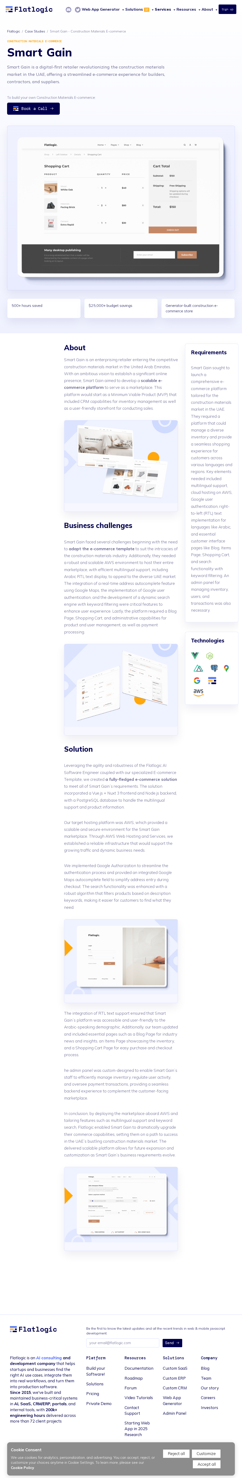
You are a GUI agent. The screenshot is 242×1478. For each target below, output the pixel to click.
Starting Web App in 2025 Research (137, 1428)
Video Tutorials (139, 1397)
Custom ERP (174, 1378)
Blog (205, 1368)
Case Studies (35, 31)
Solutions (134, 9)
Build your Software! (95, 1371)
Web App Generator (172, 1400)
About (207, 9)
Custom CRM (175, 1387)
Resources (186, 9)
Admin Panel (174, 1413)
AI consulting (49, 1357)
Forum (131, 1387)
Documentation (139, 1368)
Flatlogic (13, 31)
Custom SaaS (175, 1368)
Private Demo (99, 1403)
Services (163, 9)
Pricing (92, 1393)
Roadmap (134, 1378)
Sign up (227, 9)
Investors (209, 1407)
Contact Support (132, 1410)
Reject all (176, 1453)
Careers (208, 1397)
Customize (206, 1453)
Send (169, 1343)
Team (206, 1378)
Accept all (207, 1464)
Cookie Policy (22, 1467)
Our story (210, 1387)
